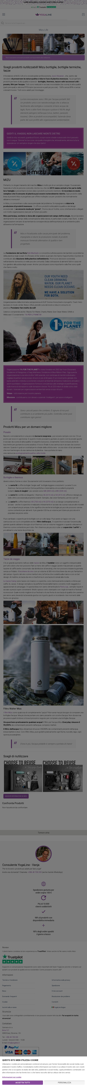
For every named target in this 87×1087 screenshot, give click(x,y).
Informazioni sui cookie (11, 1077)
